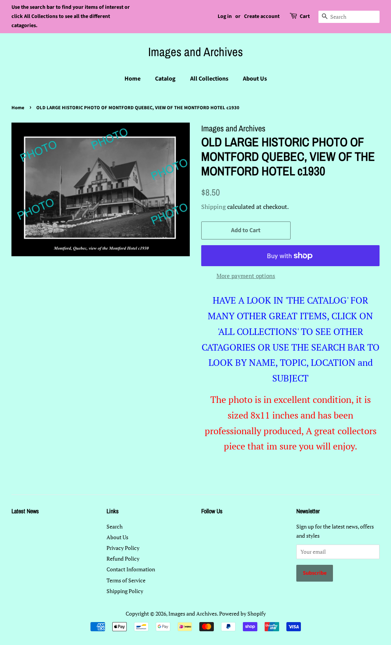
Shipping (213, 206)
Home (132, 78)
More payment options (246, 276)
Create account (262, 16)
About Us (255, 78)
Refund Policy (123, 558)
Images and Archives (195, 52)
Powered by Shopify (242, 613)
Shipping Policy (125, 591)
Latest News (25, 511)
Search (115, 526)
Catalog (165, 78)
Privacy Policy (123, 547)
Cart (305, 16)
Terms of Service (126, 580)
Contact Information (131, 569)
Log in (225, 16)
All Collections (209, 78)
